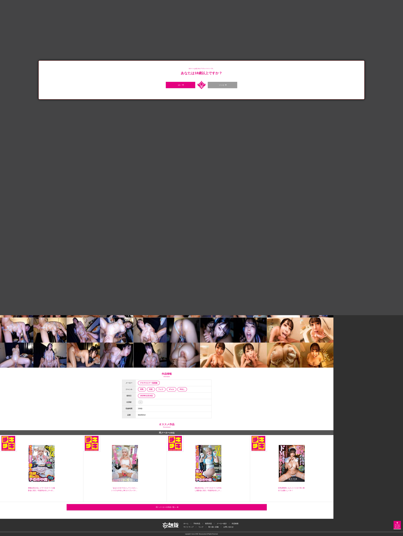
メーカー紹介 (222, 523)
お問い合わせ (228, 527)
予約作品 (196, 523)
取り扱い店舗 (213, 527)
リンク (200, 527)
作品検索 (235, 523)
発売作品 (208, 523)
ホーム (185, 523)
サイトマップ (188, 527)
